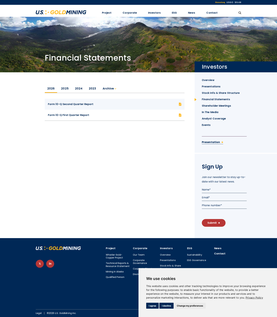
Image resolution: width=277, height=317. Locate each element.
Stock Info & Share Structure (221, 93)
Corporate (130, 13)
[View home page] (58, 249)
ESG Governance (196, 260)
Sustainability (194, 254)
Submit (212, 223)
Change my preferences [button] (190, 305)
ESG (174, 13)
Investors (154, 13)
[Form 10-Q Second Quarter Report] (115, 104)
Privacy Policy (254, 297)
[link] (254, 297)
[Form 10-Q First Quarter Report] (115, 115)
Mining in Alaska (115, 271)
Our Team (139, 254)
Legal (39, 313)
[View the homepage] (61, 12)
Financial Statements (216, 99)
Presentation (211, 142)
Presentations (211, 86)
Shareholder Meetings (216, 106)
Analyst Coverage (214, 118)
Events (206, 125)
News (191, 13)
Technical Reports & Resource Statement (118, 264)
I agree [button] (152, 305)
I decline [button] (166, 305)
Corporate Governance (140, 262)
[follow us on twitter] (40, 264)
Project (107, 13)
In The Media (210, 112)
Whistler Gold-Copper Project (114, 256)
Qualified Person (115, 277)
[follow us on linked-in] (50, 264)
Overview (208, 80)
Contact (212, 13)
